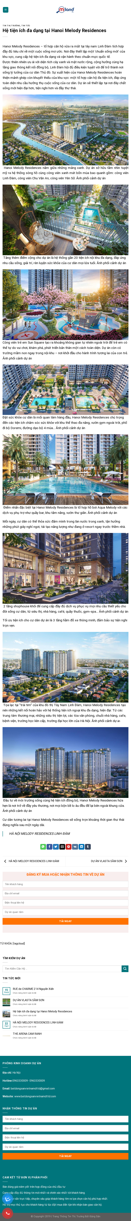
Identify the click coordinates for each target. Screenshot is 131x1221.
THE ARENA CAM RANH (27, 1033)
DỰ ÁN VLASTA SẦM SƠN (107, 861)
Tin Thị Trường (11, 26)
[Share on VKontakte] (75, 847)
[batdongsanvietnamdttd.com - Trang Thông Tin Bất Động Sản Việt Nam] (65, 10)
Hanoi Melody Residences (21, 46)
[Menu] (6, 10)
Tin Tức (25, 26)
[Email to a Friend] (62, 847)
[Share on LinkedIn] (81, 847)
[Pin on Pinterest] (68, 847)
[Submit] (125, 968)
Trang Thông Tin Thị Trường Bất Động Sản (76, 1216)
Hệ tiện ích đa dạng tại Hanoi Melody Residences (42, 1011)
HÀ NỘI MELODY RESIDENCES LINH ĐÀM (39, 834)
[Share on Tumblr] (88, 847)
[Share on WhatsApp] (43, 847)
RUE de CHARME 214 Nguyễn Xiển (33, 989)
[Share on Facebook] (49, 847)
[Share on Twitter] (56, 847)
